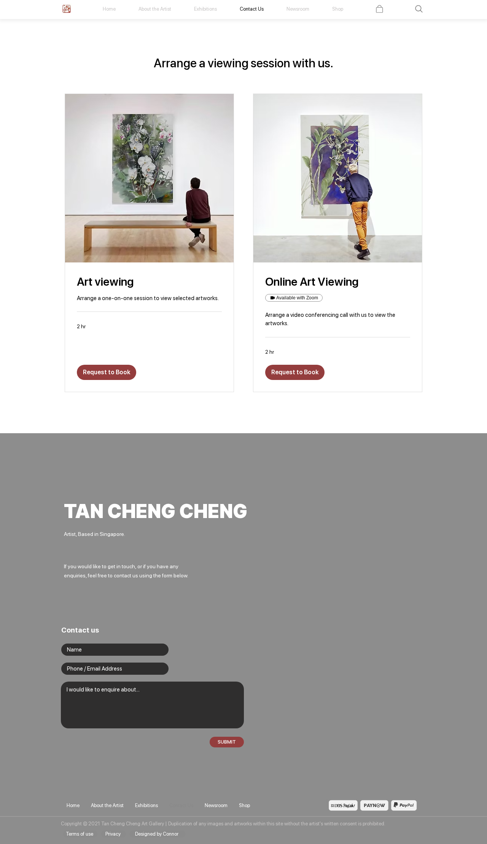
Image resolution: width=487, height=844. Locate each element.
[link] (149, 281)
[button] (418, 9)
